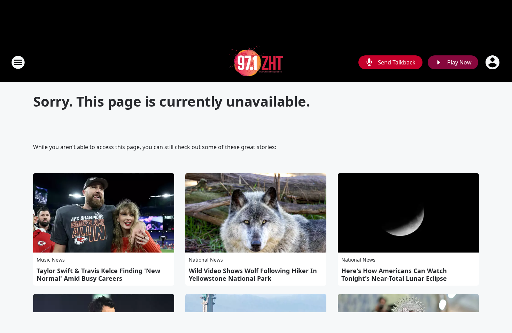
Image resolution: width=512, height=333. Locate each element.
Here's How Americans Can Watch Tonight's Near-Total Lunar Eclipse (394, 274)
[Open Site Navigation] (18, 62)
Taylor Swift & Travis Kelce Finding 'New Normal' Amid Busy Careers (98, 274)
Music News (51, 259)
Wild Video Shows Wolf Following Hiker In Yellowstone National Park (253, 274)
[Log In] (493, 62)
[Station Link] (256, 62)
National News (206, 259)
